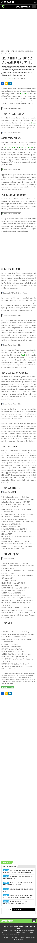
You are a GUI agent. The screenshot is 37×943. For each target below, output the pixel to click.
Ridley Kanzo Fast (9, 147)
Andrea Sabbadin (8, 79)
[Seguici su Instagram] (5, 2)
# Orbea (4, 687)
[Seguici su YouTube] (8, 2)
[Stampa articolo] (10, 83)
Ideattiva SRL (19, 939)
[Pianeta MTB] (9, 921)
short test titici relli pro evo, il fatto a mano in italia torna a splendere (18, 884)
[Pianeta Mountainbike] (3, 6)
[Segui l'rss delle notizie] (6, 83)
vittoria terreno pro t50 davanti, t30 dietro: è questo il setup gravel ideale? (17, 902)
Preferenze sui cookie (17, 937)
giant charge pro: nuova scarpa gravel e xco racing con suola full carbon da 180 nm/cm (18, 896)
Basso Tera (24, 93)
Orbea (33, 123)
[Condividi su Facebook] (2, 83)
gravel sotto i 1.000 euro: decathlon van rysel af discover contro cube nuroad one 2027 (18, 871)
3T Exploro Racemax (25, 147)
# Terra (11, 687)
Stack (33, 352)
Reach (23, 355)
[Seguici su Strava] (10, 2)
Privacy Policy (6, 937)
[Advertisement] (18, 29)
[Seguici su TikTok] (2, 2)
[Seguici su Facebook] (13, 2)
